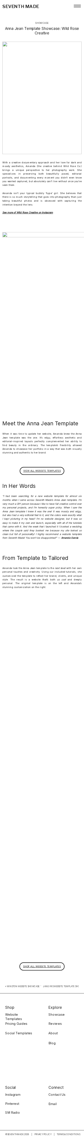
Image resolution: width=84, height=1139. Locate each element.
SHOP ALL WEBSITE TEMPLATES (42, 966)
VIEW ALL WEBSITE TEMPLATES (42, 470)
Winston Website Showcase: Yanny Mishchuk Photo (38, 986)
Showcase (42, 22)
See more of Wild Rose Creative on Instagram (27, 212)
